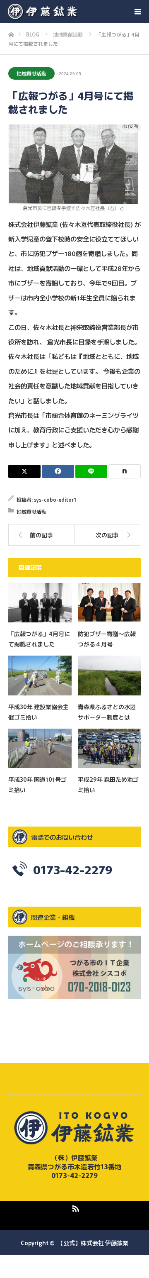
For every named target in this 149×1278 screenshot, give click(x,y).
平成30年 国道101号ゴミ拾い (37, 784)
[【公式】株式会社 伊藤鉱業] (78, 11)
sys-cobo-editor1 (55, 499)
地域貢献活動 (31, 73)
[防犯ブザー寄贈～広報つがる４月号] (109, 602)
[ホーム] (11, 32)
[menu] (137, 11)
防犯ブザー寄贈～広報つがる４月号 (107, 638)
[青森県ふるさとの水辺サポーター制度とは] (109, 675)
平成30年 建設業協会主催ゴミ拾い (38, 711)
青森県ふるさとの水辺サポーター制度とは (107, 711)
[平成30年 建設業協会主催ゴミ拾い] (40, 675)
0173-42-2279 (73, 869)
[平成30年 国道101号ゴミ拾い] (40, 748)
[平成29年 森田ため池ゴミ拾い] (109, 748)
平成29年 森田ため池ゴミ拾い (108, 784)
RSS (74, 1207)
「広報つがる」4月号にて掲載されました (39, 638)
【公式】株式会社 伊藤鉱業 (93, 1243)
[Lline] (91, 471)
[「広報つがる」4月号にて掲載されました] (40, 602)
